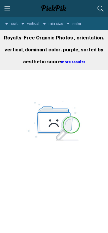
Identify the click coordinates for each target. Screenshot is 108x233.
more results (73, 62)
